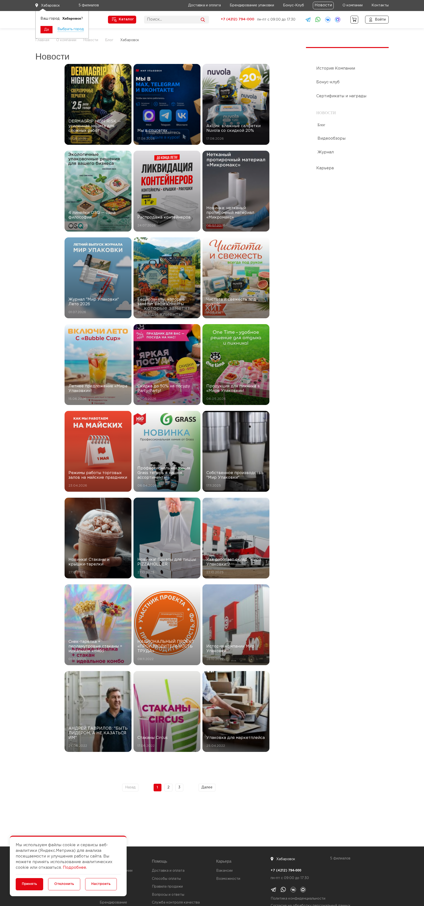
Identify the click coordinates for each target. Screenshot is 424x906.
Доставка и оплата (204, 5)
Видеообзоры (331, 138)
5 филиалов (89, 5)
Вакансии (224, 870)
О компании (353, 5)
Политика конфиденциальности (298, 898)
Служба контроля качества (176, 902)
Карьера (325, 168)
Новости (323, 5)
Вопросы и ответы (168, 894)
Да (46, 29)
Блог (321, 125)
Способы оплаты (166, 878)
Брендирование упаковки (252, 5)
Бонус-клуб (328, 82)
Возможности (228, 878)
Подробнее (74, 867)
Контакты (380, 5)
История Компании (335, 68)
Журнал (326, 152)
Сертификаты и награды (341, 96)
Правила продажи (167, 886)
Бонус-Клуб (293, 5)
